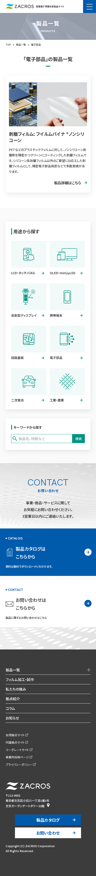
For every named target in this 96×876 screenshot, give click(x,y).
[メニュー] (89, 6)
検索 (78, 438)
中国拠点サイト (15, 742)
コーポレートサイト (17, 750)
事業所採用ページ (17, 757)
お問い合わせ (48, 833)
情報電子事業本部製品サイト (50, 6)
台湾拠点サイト (15, 735)
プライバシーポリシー (19, 764)
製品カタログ (48, 820)
